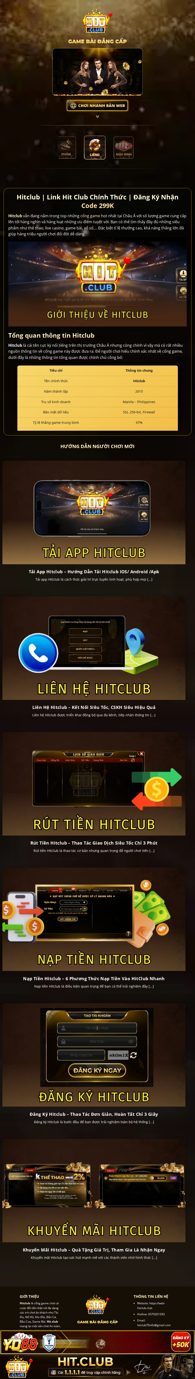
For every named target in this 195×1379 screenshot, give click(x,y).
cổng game (90, 215)
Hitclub (15, 215)
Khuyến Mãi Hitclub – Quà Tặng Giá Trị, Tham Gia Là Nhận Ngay (94, 1250)
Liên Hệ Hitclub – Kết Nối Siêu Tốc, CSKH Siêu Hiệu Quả (94, 707)
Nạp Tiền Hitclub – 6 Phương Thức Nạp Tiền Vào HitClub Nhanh (94, 978)
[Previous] (66, 147)
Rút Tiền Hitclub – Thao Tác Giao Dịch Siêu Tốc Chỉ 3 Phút (94, 843)
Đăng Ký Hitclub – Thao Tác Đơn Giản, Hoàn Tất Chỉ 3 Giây (94, 1114)
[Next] (129, 147)
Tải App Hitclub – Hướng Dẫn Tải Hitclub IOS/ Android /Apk (94, 571)
